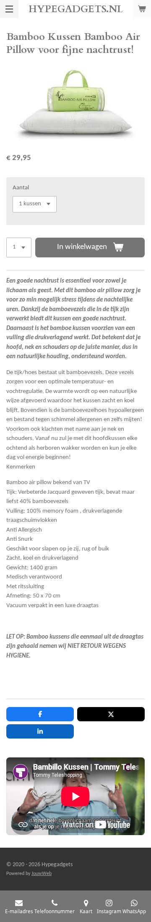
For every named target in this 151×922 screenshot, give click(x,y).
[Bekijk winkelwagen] (142, 9)
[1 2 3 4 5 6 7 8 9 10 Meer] (18, 247)
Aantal (21, 188)
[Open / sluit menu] (9, 9)
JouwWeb (41, 873)
